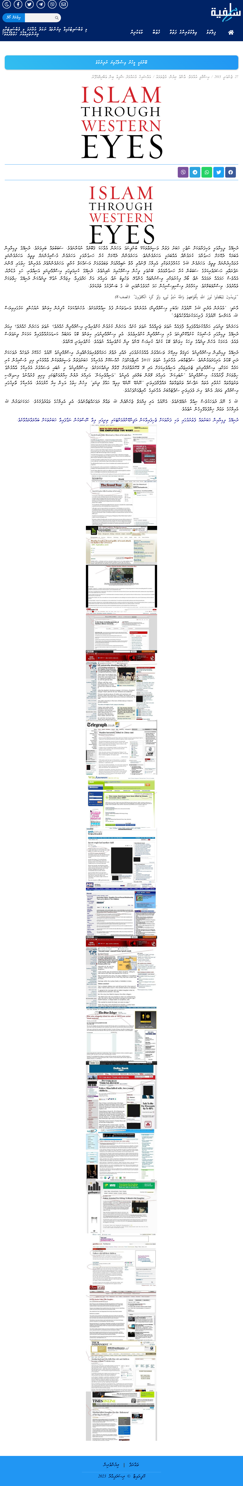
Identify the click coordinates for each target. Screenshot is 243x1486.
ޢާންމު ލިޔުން (178, 77)
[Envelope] (63, 4)
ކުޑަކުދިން (136, 32)
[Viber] (52, 4)
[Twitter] (29, 4)
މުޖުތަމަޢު (161, 77)
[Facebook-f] (18, 4)
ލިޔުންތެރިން (111, 1465)
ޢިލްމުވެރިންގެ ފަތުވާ (183, 32)
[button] (230, 172)
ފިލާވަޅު (211, 32)
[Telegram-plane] (41, 4)
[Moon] (6, 4)
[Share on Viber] (183, 172)
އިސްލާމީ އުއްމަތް (199, 77)
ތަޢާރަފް (134, 1465)
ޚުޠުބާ (156, 32)
